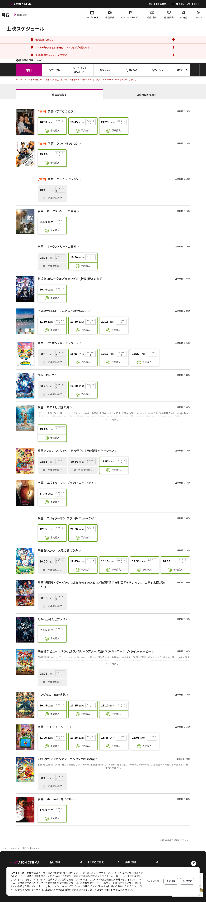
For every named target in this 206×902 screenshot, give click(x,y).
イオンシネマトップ (11, 848)
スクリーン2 (60, 289)
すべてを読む (112, 419)
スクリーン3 (121, 322)
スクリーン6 (121, 122)
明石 (25, 848)
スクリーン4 (91, 561)
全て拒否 (170, 881)
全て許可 (187, 881)
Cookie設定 (153, 881)
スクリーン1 (60, 122)
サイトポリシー (107, 889)
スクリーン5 (91, 529)
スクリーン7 (91, 257)
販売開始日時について (30, 60)
